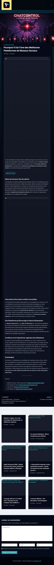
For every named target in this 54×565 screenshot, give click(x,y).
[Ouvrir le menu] (51, 5)
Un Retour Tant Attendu (46, 398)
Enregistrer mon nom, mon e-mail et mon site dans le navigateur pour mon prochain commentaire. (26, 548)
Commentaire (6, 527)
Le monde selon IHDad (9, 44)
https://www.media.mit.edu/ (24, 389)
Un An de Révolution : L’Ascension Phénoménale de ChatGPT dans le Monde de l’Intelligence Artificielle (14, 400)
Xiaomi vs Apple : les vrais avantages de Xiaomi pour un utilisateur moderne (13, 420)
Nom (4, 545)
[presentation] (40, 423)
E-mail (22, 545)
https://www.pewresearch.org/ (28, 385)
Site (38, 545)
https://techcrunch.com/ (22, 387)
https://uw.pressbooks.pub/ (36, 383)
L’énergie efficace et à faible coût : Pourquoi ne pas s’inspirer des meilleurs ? (13, 500)
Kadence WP (37, 561)
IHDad (6, 53)
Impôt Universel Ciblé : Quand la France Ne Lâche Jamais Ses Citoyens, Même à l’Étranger (14, 466)
